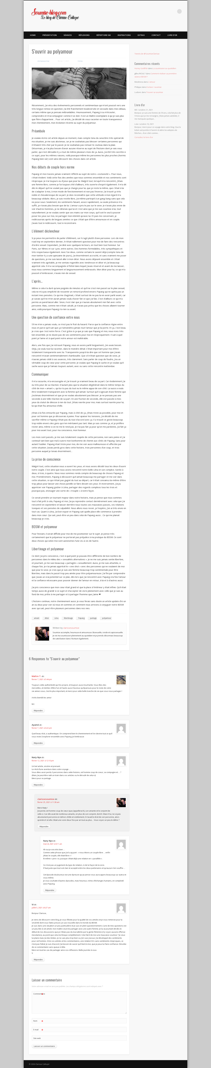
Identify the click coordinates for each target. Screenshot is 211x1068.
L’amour (151, 82)
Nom (38, 1021)
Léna (56, 618)
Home (33, 35)
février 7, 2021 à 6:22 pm (42, 728)
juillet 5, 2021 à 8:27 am (41, 907)
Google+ (173, 11)
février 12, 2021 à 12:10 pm (43, 760)
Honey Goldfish (141, 68)
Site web (37, 1038)
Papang (81, 618)
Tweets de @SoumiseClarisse (146, 53)
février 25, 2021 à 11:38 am (48, 802)
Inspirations (124, 35)
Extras (141, 35)
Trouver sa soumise (154, 92)
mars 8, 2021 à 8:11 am (52, 844)
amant (36, 618)
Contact (156, 35)
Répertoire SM (103, 35)
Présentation (49, 35)
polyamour (106, 618)
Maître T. (36, 676)
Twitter (167, 11)
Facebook (161, 11)
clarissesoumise (43, 61)
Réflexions (84, 35)
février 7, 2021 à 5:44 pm (42, 679)
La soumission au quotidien (164, 68)
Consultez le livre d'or (143, 137)
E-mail (38, 1030)
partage (93, 618)
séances (68, 35)
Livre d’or (172, 35)
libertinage (68, 618)
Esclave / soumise (154, 87)
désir (47, 618)
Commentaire (38, 994)
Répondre (38, 710)
